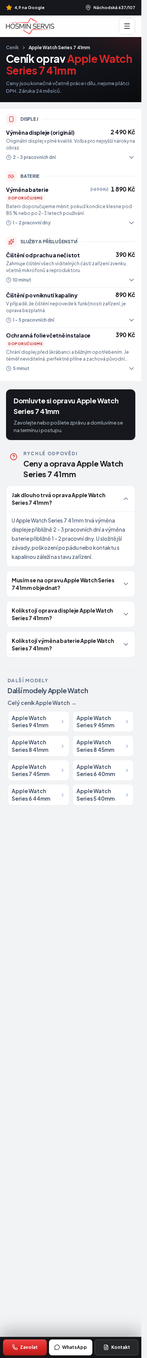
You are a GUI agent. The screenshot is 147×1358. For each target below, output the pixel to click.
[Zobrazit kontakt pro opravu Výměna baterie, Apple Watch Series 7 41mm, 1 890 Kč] (70, 206)
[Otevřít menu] (127, 26)
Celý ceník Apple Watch (42, 702)
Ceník (12, 47)
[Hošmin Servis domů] (30, 26)
